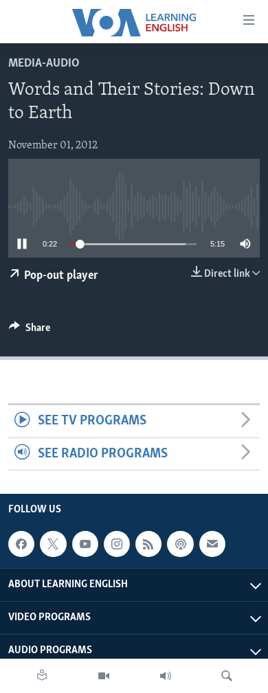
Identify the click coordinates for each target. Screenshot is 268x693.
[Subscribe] (212, 544)
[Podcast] (180, 544)
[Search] (226, 676)
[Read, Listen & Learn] (42, 676)
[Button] (29, 331)
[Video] (103, 676)
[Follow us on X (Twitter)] (53, 544)
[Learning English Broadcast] (165, 676)
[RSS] (148, 544)
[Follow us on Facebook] (21, 544)
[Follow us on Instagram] (117, 544)
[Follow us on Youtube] (85, 544)
